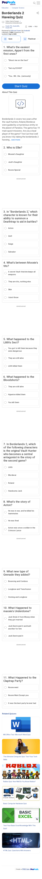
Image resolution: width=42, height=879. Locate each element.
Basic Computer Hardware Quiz (15, 803)
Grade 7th (8, 26)
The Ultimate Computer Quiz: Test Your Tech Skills (20, 758)
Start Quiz (21, 86)
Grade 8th (16, 26)
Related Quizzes (9, 714)
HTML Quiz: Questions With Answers (17, 850)
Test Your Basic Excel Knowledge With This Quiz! (19, 827)
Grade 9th (8, 28)
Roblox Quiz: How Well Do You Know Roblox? (19, 781)
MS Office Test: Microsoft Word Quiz (17, 735)
